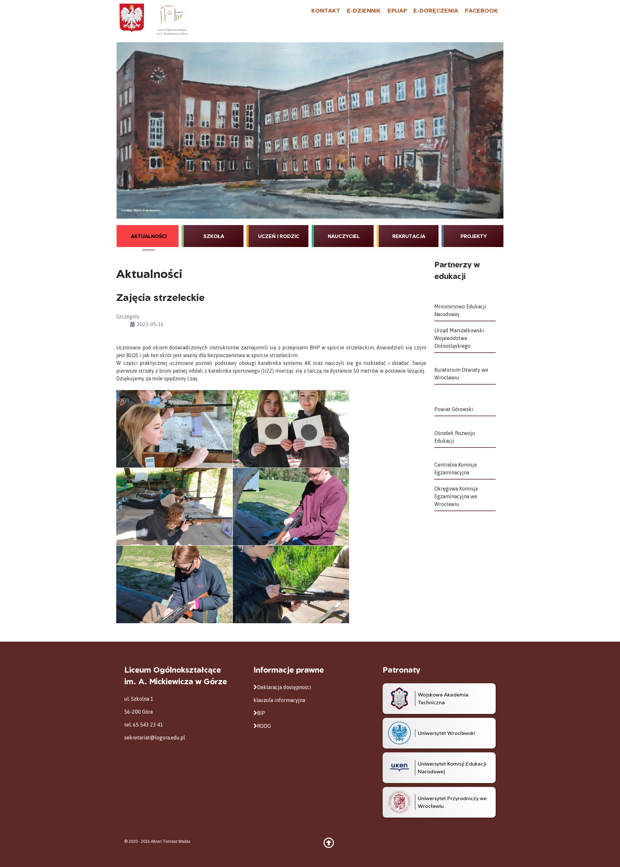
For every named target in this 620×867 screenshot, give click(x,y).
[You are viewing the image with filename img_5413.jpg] (174, 584)
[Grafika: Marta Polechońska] (310, 130)
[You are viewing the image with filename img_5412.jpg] (291, 506)
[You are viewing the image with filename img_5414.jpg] (291, 584)
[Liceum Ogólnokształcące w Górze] (172, 19)
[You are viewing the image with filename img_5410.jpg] (291, 429)
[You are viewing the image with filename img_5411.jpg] (174, 506)
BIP (261, 713)
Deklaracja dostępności (284, 687)
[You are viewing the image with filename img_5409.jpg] (174, 429)
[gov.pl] (131, 17)
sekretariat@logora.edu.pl (154, 737)
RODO (264, 726)
